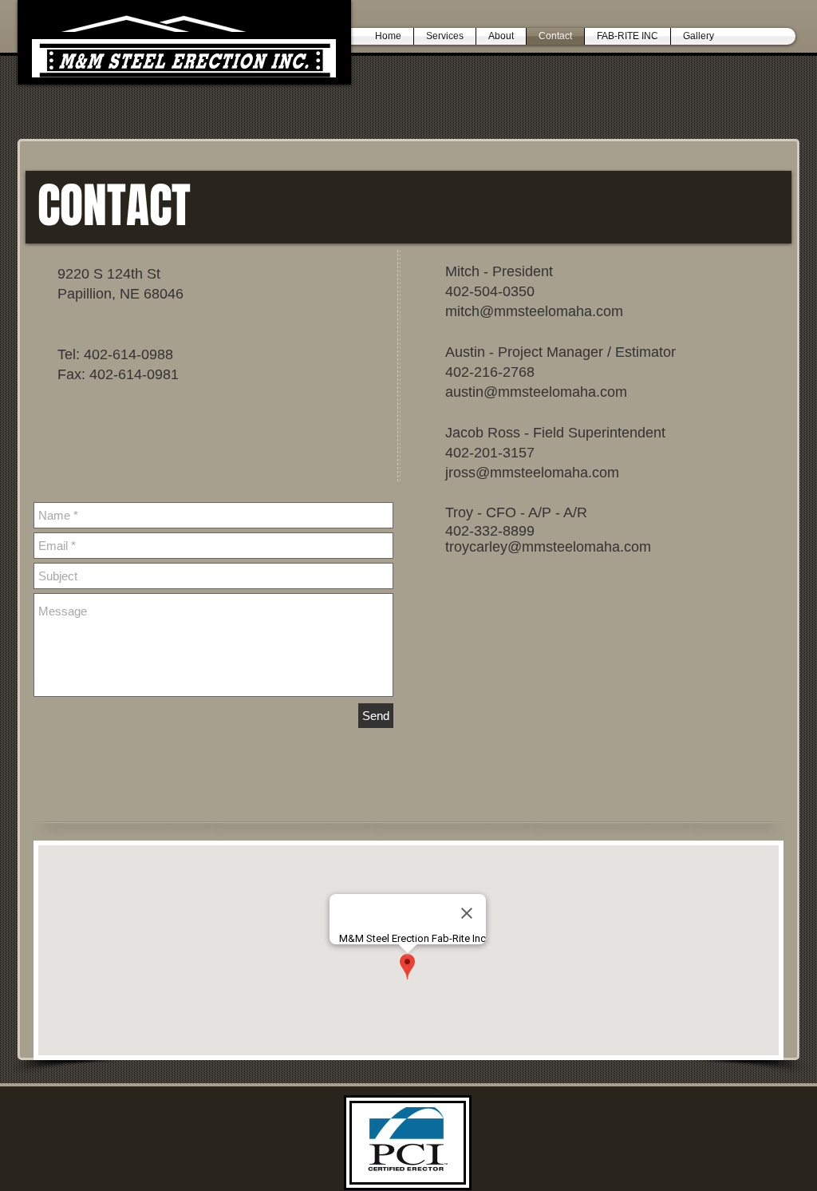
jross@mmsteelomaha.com (532, 473)
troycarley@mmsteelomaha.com (548, 547)
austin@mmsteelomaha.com (536, 392)
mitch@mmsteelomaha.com (534, 311)
